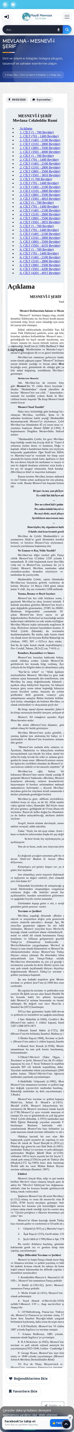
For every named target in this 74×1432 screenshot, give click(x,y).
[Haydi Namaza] (37, 17)
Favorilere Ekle (25, 1391)
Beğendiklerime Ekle (31, 1378)
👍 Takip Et (59, 1423)
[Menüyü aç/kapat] (67, 16)
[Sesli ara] (58, 29)
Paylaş (53, 1406)
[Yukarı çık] (66, 1424)
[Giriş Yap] (6, 17)
